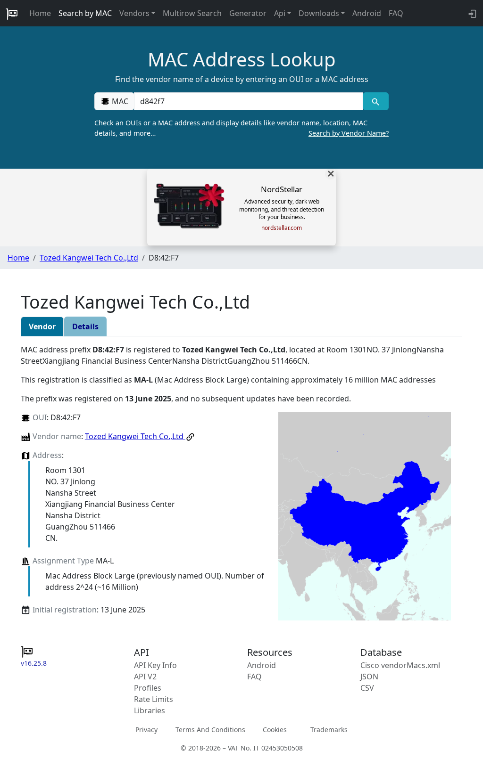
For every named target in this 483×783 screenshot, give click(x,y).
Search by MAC (85, 13)
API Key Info (155, 665)
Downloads (319, 13)
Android (366, 13)
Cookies (275, 729)
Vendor (42, 326)
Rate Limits (153, 699)
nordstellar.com (281, 228)
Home (40, 13)
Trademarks (329, 729)
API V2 (145, 676)
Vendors (134, 13)
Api (279, 13)
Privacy (146, 729)
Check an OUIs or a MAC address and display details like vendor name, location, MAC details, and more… (241, 128)
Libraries (149, 710)
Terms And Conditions (210, 729)
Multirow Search (192, 13)
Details (85, 326)
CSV (367, 688)
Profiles (147, 688)
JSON (369, 676)
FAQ (396, 13)
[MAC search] (376, 101)
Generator (247, 13)
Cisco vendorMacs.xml (400, 665)
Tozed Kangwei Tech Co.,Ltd (89, 258)
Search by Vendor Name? (348, 133)
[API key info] (471, 13)
